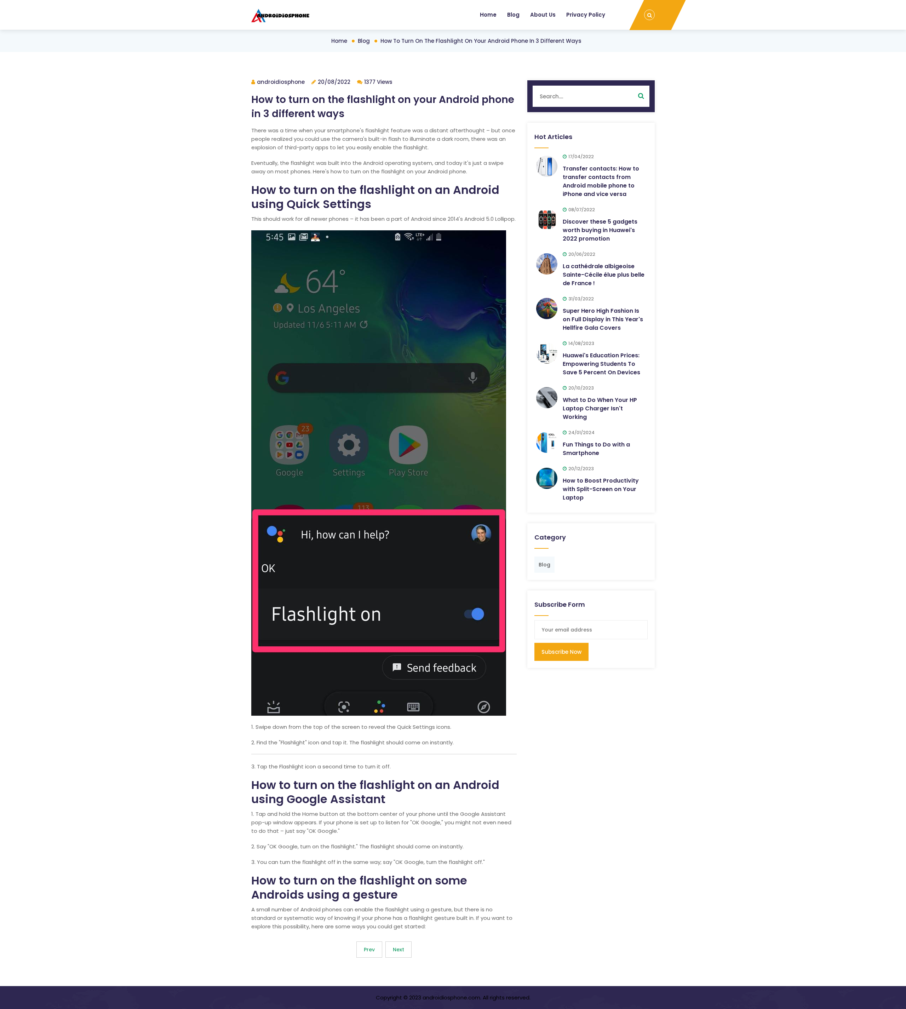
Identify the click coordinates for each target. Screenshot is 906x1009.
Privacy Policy (585, 14)
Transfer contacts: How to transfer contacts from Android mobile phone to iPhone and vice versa (601, 181)
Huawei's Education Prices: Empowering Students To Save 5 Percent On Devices (601, 363)
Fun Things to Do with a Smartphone (596, 448)
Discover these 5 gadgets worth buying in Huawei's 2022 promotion (600, 230)
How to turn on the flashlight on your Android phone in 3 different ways (480, 41)
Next (398, 949)
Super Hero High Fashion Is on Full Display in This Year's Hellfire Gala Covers (603, 319)
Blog (513, 14)
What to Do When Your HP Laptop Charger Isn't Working (600, 408)
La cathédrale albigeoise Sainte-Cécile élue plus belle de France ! (603, 274)
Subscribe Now (561, 652)
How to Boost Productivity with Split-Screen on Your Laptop (601, 489)
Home (488, 14)
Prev (369, 949)
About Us (543, 14)
